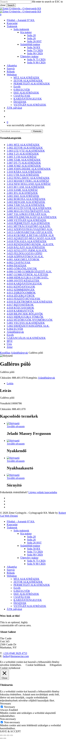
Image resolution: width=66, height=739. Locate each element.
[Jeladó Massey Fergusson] (13, 423)
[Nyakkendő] (13, 440)
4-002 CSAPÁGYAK (18, 262)
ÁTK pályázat (14, 609)
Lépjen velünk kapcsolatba (42, 492)
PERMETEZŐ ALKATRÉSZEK (32, 584)
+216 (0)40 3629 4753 (15, 653)
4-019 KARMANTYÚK (20, 310)
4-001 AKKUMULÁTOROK (23, 259)
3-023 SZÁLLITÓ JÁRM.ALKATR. (27, 250)
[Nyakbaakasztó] (13, 457)
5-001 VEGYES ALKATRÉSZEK (26, 322)
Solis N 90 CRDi (36, 563)
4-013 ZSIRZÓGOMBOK (21, 292)
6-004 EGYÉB (15, 328)
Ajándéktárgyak (15, 331)
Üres (9, 344)
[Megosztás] (8, 735)
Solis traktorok (21, 530)
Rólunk (11, 572)
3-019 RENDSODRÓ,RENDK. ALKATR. (30, 244)
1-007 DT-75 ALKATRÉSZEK (24, 162)
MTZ (10, 341)
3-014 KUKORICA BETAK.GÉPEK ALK (30, 235)
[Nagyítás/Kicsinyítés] (1, 735)
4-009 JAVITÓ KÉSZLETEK (23, 280)
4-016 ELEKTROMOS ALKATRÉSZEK (29, 301)
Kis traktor (26, 533)
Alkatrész (12, 566)
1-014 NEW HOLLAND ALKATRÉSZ (29, 184)
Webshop (12, 575)
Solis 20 (31, 536)
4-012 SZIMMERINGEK (21, 289)
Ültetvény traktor (29, 557)
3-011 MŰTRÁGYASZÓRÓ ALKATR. (29, 226)
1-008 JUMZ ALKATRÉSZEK (24, 165)
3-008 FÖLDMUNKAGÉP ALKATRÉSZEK (32, 217)
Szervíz (11, 569)
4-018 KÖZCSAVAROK (20, 307)
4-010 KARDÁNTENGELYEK (24, 283)
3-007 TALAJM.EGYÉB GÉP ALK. (27, 214)
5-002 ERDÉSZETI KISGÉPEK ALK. (28, 325)
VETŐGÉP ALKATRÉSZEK (30, 606)
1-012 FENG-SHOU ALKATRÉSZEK (28, 177)
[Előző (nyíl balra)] (1, 738)
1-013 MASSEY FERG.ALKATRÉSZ (28, 181)
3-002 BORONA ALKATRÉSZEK (26, 199)
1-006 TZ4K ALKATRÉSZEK (24, 159)
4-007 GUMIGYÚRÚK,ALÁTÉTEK (27, 274)
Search (10, 5)
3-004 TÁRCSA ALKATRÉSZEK (26, 205)
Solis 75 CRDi (35, 551)
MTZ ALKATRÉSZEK (26, 578)
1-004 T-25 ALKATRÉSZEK (23, 153)
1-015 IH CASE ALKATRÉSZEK (26, 187)
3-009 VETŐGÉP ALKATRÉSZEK (26, 220)
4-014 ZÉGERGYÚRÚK (21, 295)
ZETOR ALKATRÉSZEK (28, 581)
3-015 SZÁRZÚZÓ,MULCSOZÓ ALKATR (31, 238)
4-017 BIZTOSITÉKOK (20, 304)
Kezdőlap (5, 352)
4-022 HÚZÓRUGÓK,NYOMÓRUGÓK (30, 319)
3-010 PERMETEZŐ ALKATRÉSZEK (28, 223)
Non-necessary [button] (8, 719)
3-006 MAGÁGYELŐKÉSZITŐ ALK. (28, 211)
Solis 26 (31, 539)
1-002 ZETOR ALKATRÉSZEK (25, 147)
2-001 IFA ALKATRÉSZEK (22, 193)
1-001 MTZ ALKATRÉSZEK (23, 144)
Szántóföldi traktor (30, 545)
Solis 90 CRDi (35, 554)
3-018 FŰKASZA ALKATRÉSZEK (27, 241)
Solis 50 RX (33, 548)
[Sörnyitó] (13, 475)
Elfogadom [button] (56, 665)
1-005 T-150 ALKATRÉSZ (22, 156)
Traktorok (12, 527)
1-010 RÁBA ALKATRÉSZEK (24, 171)
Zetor (10, 347)
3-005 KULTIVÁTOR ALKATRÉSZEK (29, 208)
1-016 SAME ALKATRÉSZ (22, 190)
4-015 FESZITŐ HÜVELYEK (23, 298)
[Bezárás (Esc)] (11, 735)
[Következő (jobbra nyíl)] (4, 738)
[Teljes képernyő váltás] (4, 735)
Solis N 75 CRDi (36, 560)
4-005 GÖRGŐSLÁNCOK (22, 268)
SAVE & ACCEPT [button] (10, 731)
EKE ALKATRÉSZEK (26, 594)
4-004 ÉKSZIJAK (17, 265)
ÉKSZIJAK (20, 603)
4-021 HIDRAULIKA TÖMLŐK (25, 316)
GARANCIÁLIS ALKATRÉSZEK (26, 338)
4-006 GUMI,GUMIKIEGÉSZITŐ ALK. (29, 271)
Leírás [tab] (10, 383)
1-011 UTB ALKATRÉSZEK (23, 174)
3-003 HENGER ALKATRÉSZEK (26, 202)
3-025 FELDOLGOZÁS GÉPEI (24, 253)
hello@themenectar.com (16, 656)
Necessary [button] (5, 703)
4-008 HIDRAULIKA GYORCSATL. (28, 277)
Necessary (9, 706)
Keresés (37, 131)
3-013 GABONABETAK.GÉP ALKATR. (30, 232)
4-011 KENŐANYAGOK (21, 286)
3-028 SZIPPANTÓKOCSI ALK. (25, 256)
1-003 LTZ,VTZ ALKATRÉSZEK (26, 150)
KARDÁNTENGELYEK (28, 600)
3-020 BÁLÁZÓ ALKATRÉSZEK (26, 247)
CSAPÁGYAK (22, 597)
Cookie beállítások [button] (36, 665)
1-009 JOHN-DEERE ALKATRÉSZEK (29, 168)
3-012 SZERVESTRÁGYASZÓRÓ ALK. (30, 229)
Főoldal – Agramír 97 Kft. (21, 521)
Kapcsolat (12, 524)
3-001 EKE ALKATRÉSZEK (23, 196)
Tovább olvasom (16, 426)
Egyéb (10, 335)
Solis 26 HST (34, 542)
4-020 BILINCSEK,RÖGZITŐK (25, 313)
